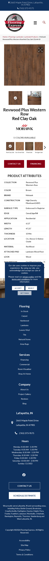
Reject (31, 288)
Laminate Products (31, 37)
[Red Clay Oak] (10, 146)
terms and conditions (21, 279)
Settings (24, 293)
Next (45, 96)
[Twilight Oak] (39, 146)
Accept (18, 288)
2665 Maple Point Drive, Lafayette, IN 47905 (26, 3)
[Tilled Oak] (29, 146)
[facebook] (23, 475)
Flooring (12, 37)
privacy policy (28, 277)
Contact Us (14, 164)
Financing (35, 164)
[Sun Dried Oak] (19, 146)
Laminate (19, 37)
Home (5, 37)
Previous (4, 96)
